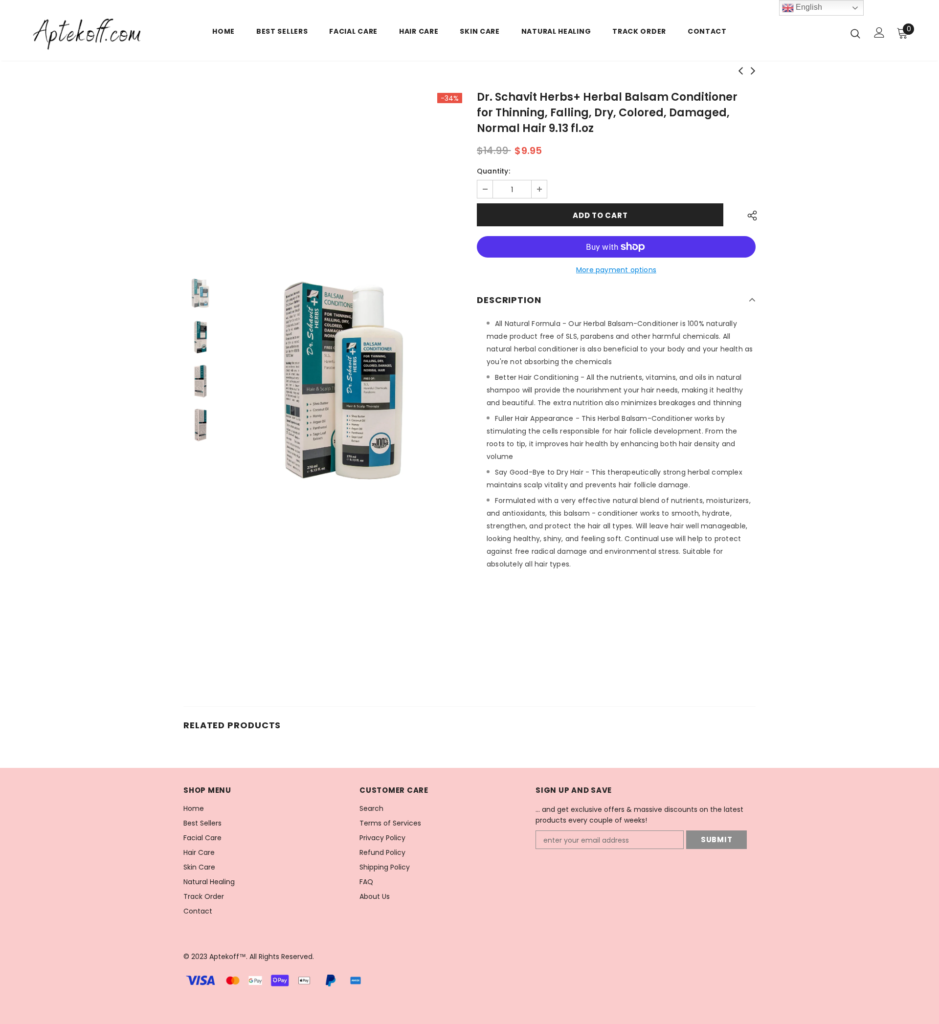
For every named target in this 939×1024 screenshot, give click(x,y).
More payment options (616, 270)
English (808, 7)
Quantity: (493, 171)
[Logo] (87, 33)
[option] (344, 381)
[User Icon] (879, 32)
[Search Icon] (855, 33)
